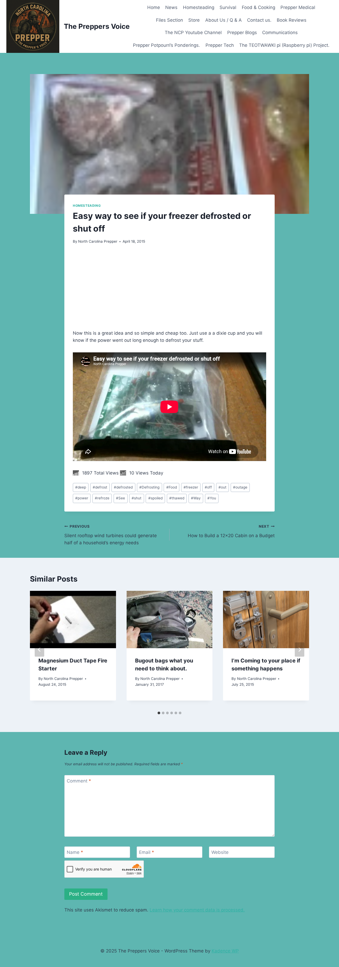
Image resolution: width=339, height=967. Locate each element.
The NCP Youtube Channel (193, 32)
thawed (176, 498)
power (81, 498)
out (222, 487)
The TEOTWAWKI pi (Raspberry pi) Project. (284, 45)
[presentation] (73, 619)
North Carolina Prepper (97, 241)
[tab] (159, 713)
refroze (102, 498)
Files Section (169, 20)
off (208, 487)
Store (194, 20)
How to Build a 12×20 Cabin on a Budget (231, 531)
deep (80, 487)
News (171, 7)
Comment (79, 781)
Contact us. (259, 20)
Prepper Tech (220, 45)
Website (220, 852)
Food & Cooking (258, 7)
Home (153, 7)
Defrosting (149, 487)
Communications (280, 32)
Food (171, 487)
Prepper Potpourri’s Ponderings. (166, 45)
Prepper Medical (297, 7)
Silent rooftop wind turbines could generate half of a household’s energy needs (110, 534)
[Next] (299, 649)
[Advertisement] (169, 290)
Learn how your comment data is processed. (197, 910)
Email (146, 852)
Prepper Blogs (242, 32)
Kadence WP (225, 951)
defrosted (123, 487)
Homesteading (198, 7)
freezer (191, 487)
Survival (228, 7)
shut (136, 498)
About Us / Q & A (223, 20)
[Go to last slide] (39, 649)
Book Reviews (291, 20)
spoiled (155, 498)
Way (196, 498)
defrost (100, 487)
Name (75, 852)
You (211, 498)
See (120, 498)
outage (240, 487)
